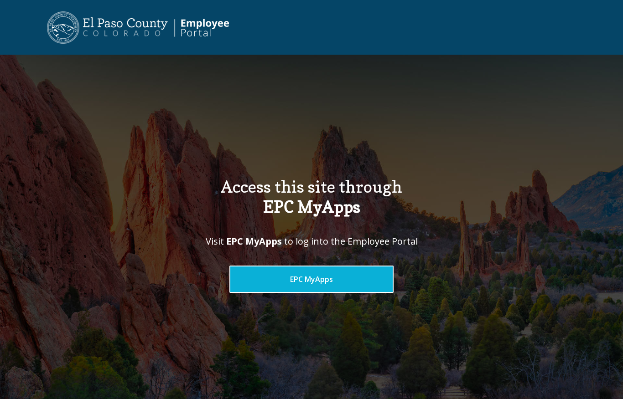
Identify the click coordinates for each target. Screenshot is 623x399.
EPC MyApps (311, 279)
